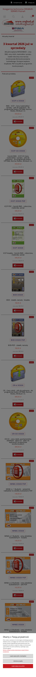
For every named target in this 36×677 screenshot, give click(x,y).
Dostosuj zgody (18, 661)
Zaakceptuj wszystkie (18, 666)
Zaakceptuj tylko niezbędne (18, 656)
